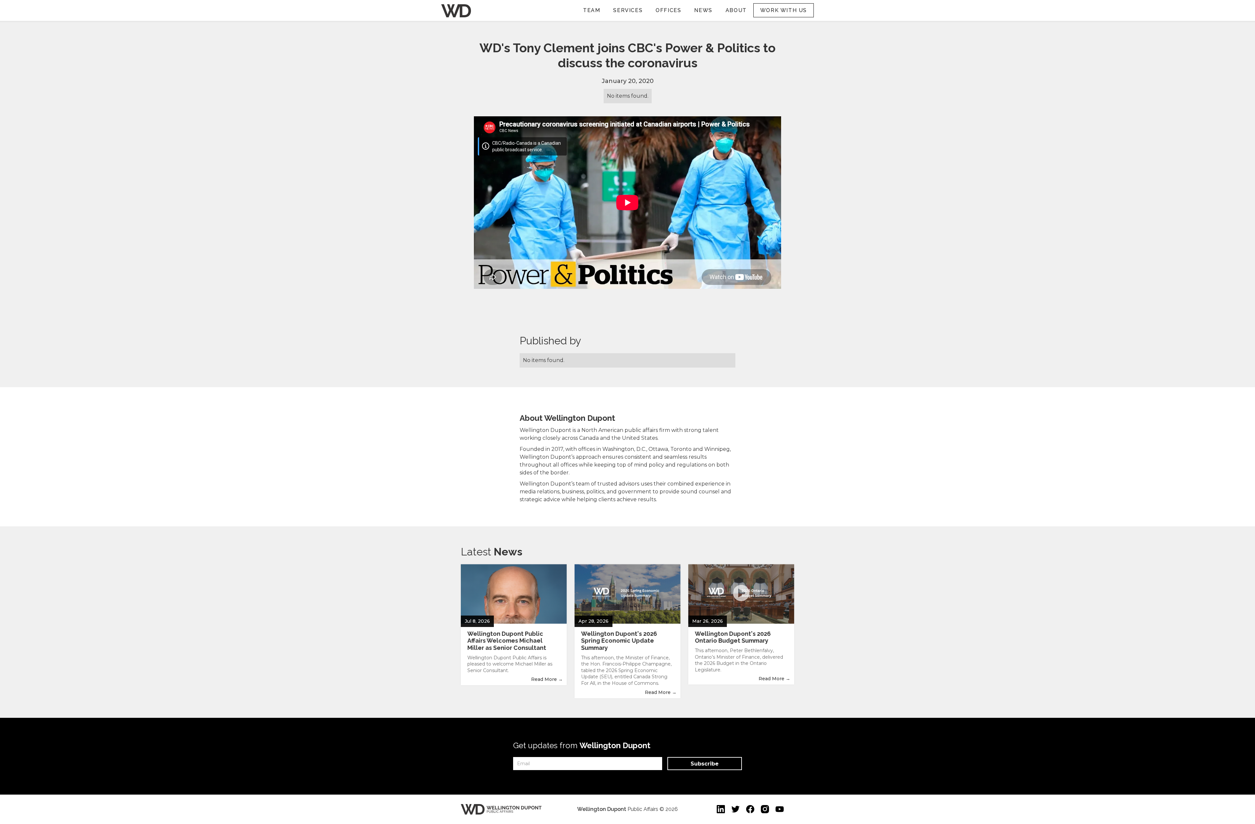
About (736, 10)
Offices (668, 10)
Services (628, 10)
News (703, 10)
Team (591, 10)
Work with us (783, 10)
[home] (456, 9)
